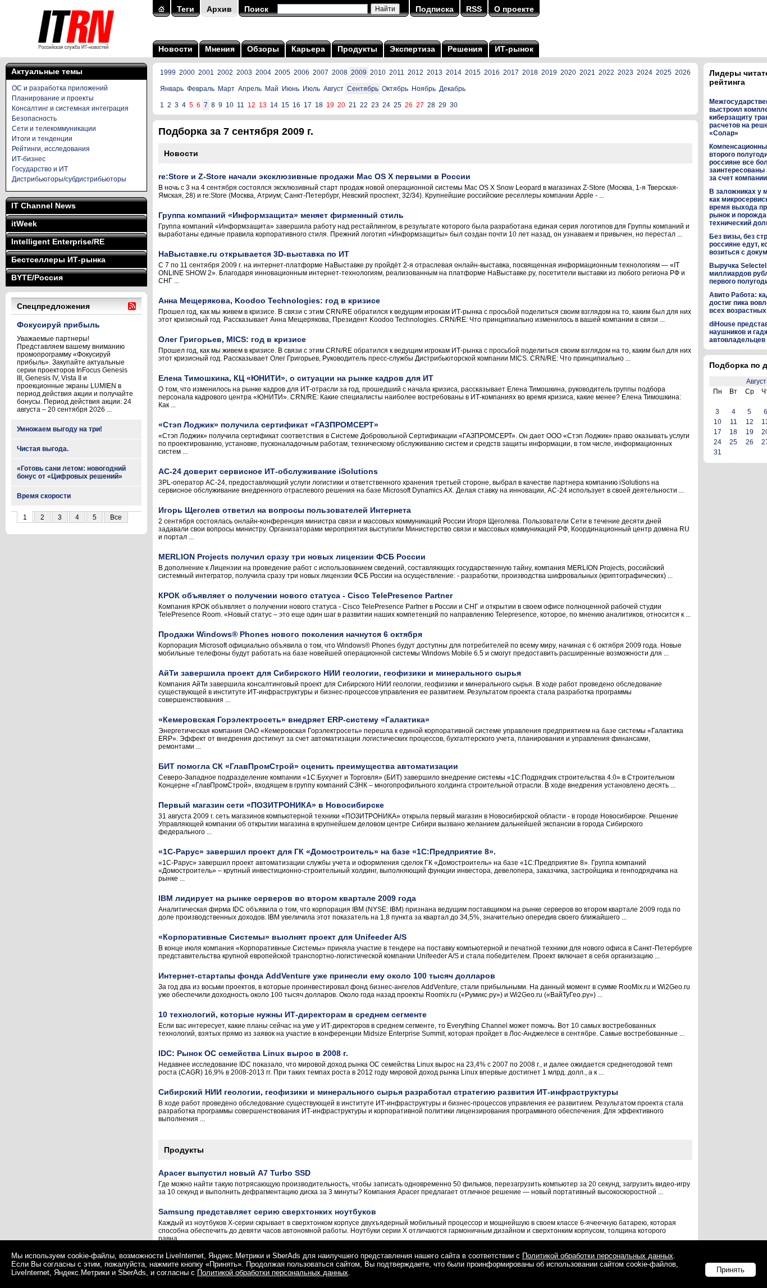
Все (116, 517)
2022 (606, 72)
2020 (568, 72)
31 (718, 452)
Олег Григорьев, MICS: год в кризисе (232, 339)
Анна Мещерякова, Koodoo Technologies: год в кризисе (269, 300)
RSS (474, 8)
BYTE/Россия (37, 277)
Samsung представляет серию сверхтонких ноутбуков (267, 1211)
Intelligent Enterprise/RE (57, 241)
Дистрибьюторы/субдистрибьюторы (69, 179)
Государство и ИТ (40, 169)
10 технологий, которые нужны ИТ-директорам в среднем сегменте (292, 1014)
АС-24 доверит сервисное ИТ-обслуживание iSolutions (268, 471)
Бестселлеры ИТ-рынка (58, 259)
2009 (359, 72)
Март (226, 89)
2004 (263, 72)
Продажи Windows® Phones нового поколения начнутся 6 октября (290, 634)
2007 (320, 72)
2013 (434, 72)
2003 (244, 72)
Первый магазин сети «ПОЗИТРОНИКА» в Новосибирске (271, 804)
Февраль (200, 89)
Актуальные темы (47, 71)
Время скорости (44, 496)
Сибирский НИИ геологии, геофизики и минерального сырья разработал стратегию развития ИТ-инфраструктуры (388, 1091)
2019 (549, 72)
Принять (730, 1270)
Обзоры (263, 48)
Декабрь (452, 89)
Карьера (308, 48)
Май (272, 89)
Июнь (290, 89)
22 (364, 105)
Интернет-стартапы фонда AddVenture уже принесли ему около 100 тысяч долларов (326, 975)
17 (308, 105)
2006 (301, 72)
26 (750, 442)
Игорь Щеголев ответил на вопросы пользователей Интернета (284, 510)
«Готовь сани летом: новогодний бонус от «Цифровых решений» (71, 472)
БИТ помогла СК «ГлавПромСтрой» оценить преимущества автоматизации (308, 766)
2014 (454, 72)
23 (375, 105)
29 (442, 105)
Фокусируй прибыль (58, 324)
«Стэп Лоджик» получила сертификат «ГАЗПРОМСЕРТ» (268, 424)
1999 (168, 72)
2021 (587, 72)
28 (431, 105)
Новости (175, 48)
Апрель (250, 89)
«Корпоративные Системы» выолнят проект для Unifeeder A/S (282, 936)
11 (240, 105)
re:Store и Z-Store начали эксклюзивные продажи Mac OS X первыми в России (314, 176)
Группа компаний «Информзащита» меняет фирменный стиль (281, 215)
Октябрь (395, 89)
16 (296, 105)
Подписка (435, 8)
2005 (282, 72)
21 (353, 105)
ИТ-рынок (514, 48)
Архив (219, 8)
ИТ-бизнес (28, 159)
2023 (625, 72)
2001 (206, 72)
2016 (492, 72)
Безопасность (34, 118)
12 (750, 422)
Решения (465, 48)
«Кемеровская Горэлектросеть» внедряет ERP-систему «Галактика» (294, 719)
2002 (225, 72)
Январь (172, 89)
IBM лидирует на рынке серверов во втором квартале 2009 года (287, 898)
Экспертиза (412, 48)
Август (333, 89)
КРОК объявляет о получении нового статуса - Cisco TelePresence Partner (305, 595)
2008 (340, 72)
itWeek (24, 223)
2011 (396, 72)
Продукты (357, 48)
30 (454, 105)
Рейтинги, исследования (51, 149)
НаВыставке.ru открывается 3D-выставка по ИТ (253, 253)
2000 (187, 72)
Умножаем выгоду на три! (59, 429)
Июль (311, 89)
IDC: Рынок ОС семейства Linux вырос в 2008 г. (253, 1053)
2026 (683, 72)
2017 (511, 72)
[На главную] (76, 53)
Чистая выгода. (43, 449)
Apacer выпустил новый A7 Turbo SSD (234, 1172)
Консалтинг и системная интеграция (70, 108)
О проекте (514, 8)
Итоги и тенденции (42, 139)
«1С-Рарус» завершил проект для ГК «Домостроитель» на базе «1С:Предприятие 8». (327, 851)
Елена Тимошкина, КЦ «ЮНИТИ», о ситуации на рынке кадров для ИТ (295, 378)
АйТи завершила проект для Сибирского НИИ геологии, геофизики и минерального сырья (339, 672)
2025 (664, 72)
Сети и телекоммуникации (54, 129)
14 (274, 105)
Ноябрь (424, 89)
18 (319, 105)
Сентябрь (362, 89)
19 (750, 432)
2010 (378, 72)
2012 (415, 72)
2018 (530, 72)
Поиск (256, 8)
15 (285, 105)
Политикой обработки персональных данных (597, 1255)
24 (386, 105)
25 (397, 105)
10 (230, 105)
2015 (473, 72)
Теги (185, 8)
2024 (644, 72)
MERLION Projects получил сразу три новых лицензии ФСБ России (292, 556)
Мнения (220, 48)
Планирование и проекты (53, 98)
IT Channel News (43, 205)
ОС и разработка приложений (60, 88)
